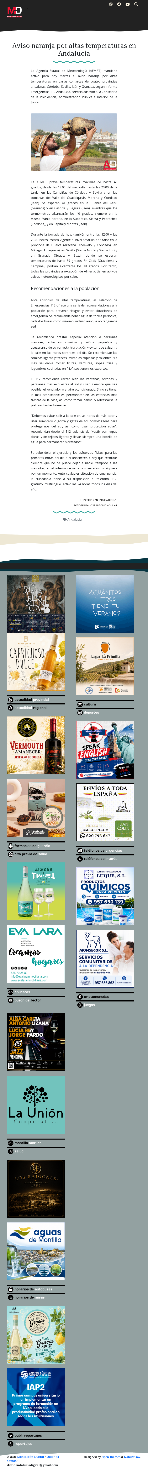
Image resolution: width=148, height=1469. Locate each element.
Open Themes (111, 1457)
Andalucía (74, 519)
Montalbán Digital (30, 1457)
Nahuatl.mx (132, 1457)
